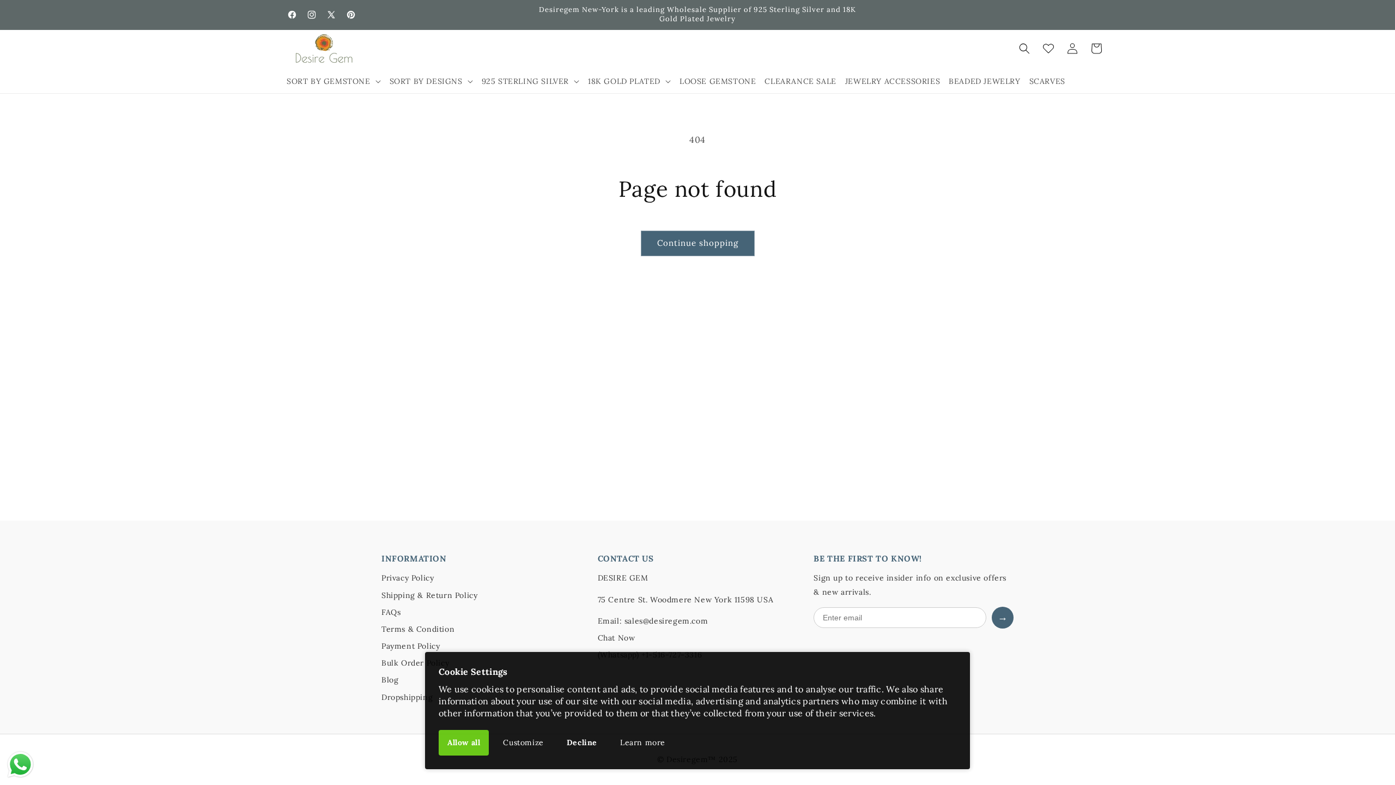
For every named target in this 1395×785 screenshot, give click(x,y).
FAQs (391, 612)
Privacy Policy (407, 578)
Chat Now (616, 638)
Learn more (642, 742)
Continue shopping (697, 243)
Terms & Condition (417, 629)
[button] (333, 81)
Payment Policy (410, 646)
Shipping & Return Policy (429, 595)
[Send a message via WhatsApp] (20, 765)
